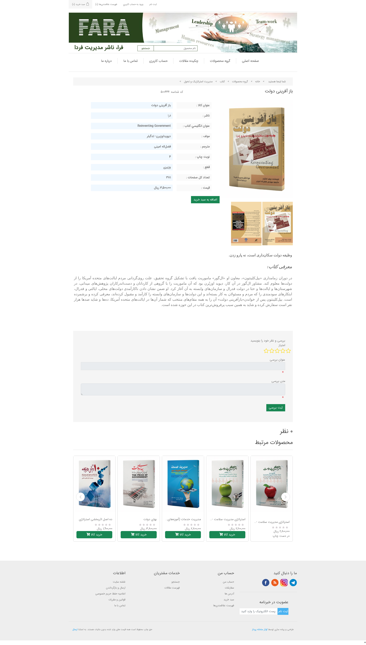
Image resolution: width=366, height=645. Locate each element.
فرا (169, 115)
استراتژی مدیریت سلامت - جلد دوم (272, 522)
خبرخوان (275, 582)
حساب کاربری (158, 61)
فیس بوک (265, 582)
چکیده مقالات (188, 61)
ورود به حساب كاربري (133, 4)
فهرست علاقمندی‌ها (223, 605)
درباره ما (106, 61)
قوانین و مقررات (116, 599)
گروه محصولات (220, 61)
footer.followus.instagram (284, 582)
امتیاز (282, 345)
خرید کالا (96, 534)
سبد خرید (229, 599)
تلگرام (293, 582)
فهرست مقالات (172, 588)
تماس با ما (130, 61)
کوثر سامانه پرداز (259, 629)
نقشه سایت (119, 582)
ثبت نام (153, 4)
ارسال (75, 629)
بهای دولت (150, 519)
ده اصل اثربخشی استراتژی (95, 519)
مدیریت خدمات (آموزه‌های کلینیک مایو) (183, 519)
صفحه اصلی (250, 61)
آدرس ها (229, 594)
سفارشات (229, 588)
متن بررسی (278, 381)
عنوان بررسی (277, 360)
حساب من (228, 582)
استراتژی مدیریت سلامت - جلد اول (227, 519)
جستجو (176, 582)
